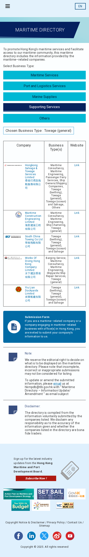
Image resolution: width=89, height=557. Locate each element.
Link (76, 165)
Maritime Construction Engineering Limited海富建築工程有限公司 (33, 220)
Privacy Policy (56, 522)
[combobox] (80, 6)
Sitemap (44, 525)
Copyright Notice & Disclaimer (25, 522)
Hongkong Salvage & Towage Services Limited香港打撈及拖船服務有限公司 (33, 176)
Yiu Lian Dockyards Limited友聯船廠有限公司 (33, 294)
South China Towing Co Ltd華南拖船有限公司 (34, 241)
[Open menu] (7, 6)
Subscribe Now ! (36, 478)
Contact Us (74, 522)
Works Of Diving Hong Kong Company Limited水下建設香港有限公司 (33, 267)
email (57, 383)
